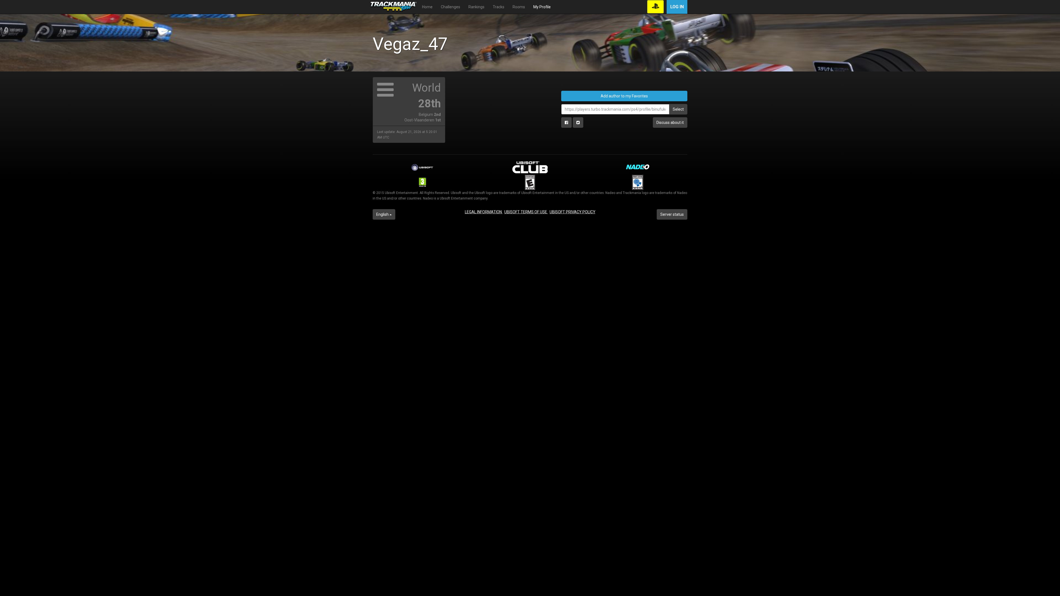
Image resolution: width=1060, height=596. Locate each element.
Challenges (450, 7)
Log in (677, 6)
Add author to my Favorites (624, 96)
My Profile (542, 7)
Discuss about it (670, 122)
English (382, 214)
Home (427, 7)
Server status (672, 214)
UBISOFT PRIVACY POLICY (572, 212)
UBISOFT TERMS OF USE (526, 212)
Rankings (476, 7)
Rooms (519, 7)
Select (678, 109)
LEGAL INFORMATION (484, 212)
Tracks (498, 7)
